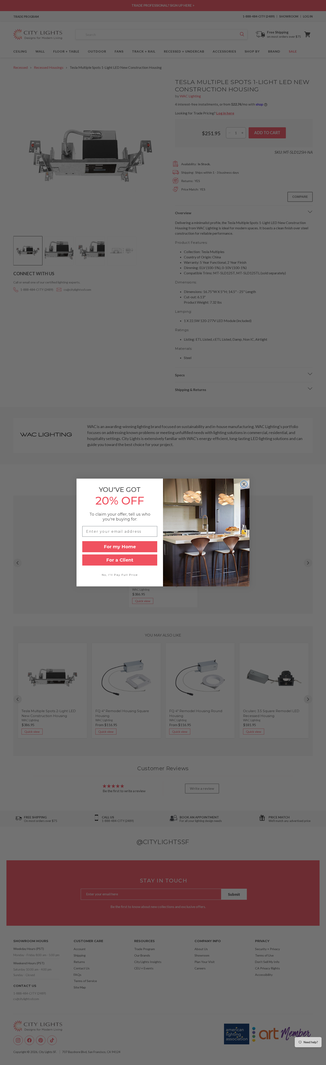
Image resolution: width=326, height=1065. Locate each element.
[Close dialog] (244, 484)
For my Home (120, 546)
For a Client (119, 560)
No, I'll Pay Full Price (120, 574)
